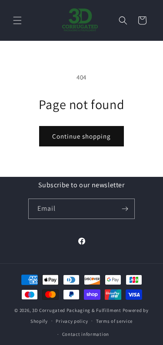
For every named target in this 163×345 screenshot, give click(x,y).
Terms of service (114, 321)
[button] (17, 20)
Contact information (85, 334)
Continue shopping (81, 136)
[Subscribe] (124, 209)
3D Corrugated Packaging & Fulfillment (76, 310)
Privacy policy (72, 321)
